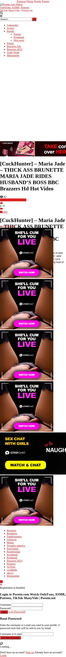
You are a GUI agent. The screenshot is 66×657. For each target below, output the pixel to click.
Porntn (37, 1)
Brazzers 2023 (14, 560)
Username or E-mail (10, 634)
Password (5, 608)
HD (5, 212)
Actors (10, 28)
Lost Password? (17, 611)
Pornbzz (11, 563)
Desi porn (19, 40)
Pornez (45, 1)
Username (5, 604)
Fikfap (29, 1)
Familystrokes (14, 536)
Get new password (10, 637)
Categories (12, 25)
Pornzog (21, 1)
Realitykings (13, 551)
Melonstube (13, 55)
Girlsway (12, 539)
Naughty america (16, 545)
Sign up (30, 652)
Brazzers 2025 (14, 49)
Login (4, 612)
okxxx (10, 572)
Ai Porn (11, 566)
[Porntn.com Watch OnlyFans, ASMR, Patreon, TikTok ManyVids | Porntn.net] (17, 7)
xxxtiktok (12, 569)
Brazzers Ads (14, 46)
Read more (9, 226)
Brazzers (11, 530)
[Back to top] (1, 581)
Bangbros (12, 533)
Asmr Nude (13, 52)
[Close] (1, 584)
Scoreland (12, 554)
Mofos (10, 542)
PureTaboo (12, 548)
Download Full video (14, 199)
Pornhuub (19, 37)
